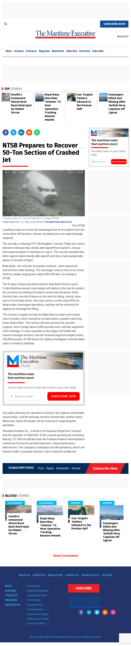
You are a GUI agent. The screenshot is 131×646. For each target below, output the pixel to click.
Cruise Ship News (37, 595)
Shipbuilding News (38, 590)
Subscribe (98, 51)
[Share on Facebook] (6, 132)
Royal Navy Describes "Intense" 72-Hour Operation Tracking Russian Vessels (50, 527)
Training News (35, 609)
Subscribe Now (63, 396)
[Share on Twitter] (13, 132)
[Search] (6, 24)
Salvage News (35, 604)
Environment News (38, 618)
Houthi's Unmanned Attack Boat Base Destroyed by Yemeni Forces (19, 525)
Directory (84, 51)
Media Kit (122, 36)
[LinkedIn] (89, 612)
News (8, 585)
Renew (76, 468)
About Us (24, 575)
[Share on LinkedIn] (21, 132)
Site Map (107, 575)
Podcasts (31, 51)
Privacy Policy (90, 575)
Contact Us (72, 575)
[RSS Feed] (105, 612)
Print (41, 468)
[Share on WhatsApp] (37, 132)
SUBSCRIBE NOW (114, 23)
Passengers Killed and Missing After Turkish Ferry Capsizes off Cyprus (111, 532)
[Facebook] (81, 612)
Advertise (71, 51)
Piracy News (34, 585)
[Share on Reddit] (29, 132)
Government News (38, 614)
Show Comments (65, 555)
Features (19, 51)
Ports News (33, 600)
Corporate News (36, 623)
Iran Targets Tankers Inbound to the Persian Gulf (85, 102)
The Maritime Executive (58, 222)
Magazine (44, 51)
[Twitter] (97, 612)
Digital (50, 468)
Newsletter (58, 51)
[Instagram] (113, 612)
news (9, 51)
